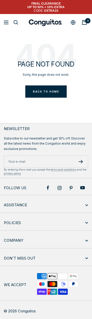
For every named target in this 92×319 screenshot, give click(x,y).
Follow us (15, 187)
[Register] (81, 161)
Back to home (46, 91)
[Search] (16, 22)
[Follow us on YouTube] (82, 188)
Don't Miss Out (20, 258)
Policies (12, 222)
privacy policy (12, 173)
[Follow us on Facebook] (48, 188)
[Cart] (84, 22)
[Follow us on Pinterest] (71, 188)
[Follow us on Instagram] (59, 188)
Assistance (15, 204)
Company (13, 240)
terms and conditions (63, 169)
